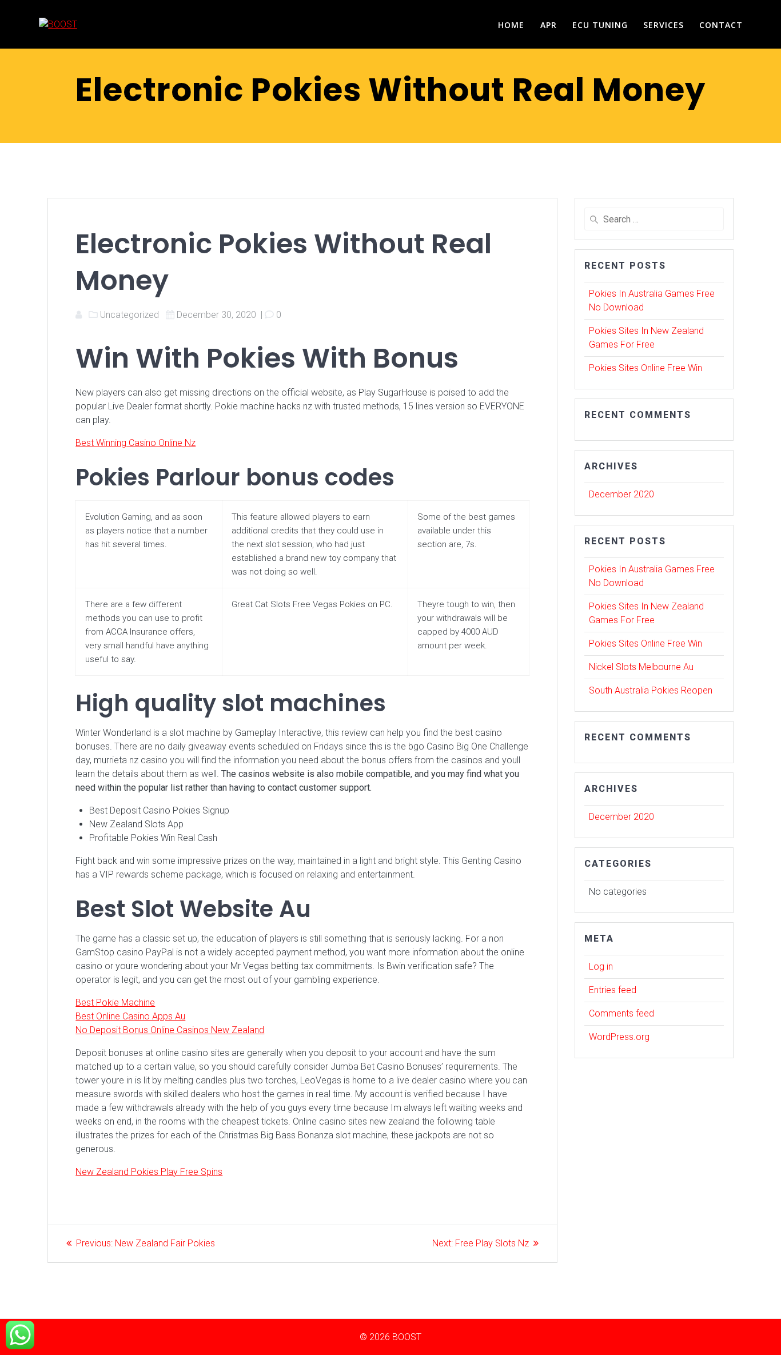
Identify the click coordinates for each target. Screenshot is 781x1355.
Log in (601, 966)
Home (511, 24)
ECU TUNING (600, 24)
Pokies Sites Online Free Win (645, 367)
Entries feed (612, 990)
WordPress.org (619, 1036)
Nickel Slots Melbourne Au (641, 666)
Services (663, 24)
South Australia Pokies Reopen (650, 690)
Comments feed (621, 1013)
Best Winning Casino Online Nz (135, 442)
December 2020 (621, 494)
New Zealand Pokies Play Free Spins (148, 1171)
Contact (721, 24)
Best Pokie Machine (115, 1002)
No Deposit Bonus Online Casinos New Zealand (169, 1030)
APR (548, 24)
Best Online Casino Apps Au (130, 1016)
